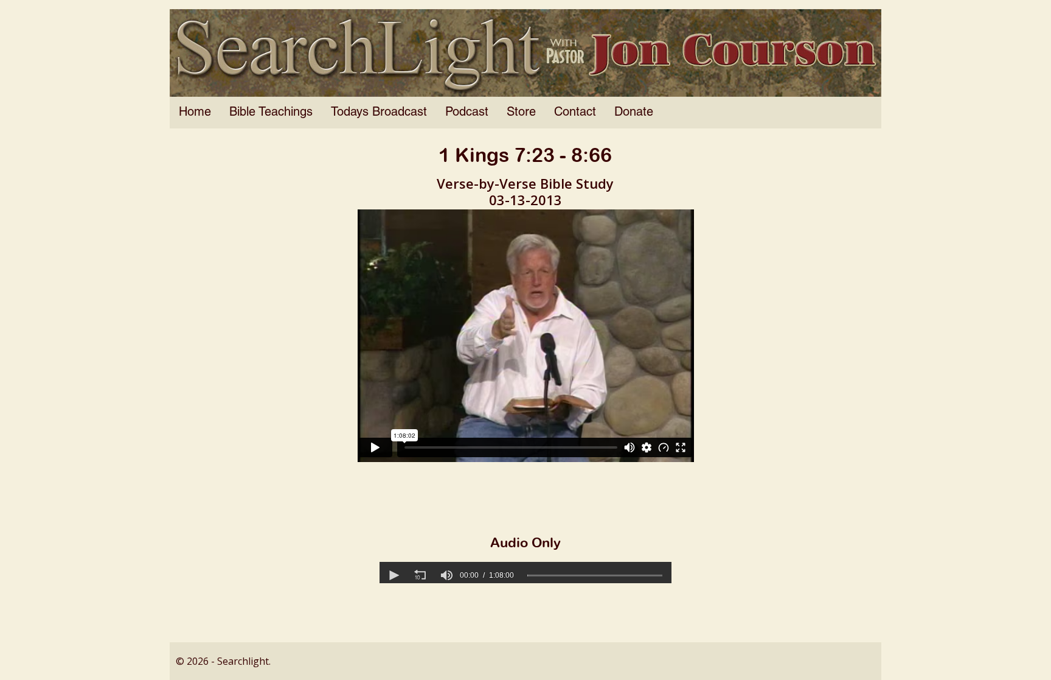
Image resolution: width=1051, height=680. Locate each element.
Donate (633, 112)
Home (195, 112)
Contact (575, 112)
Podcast (466, 112)
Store (521, 112)
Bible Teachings (271, 112)
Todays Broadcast (379, 112)
